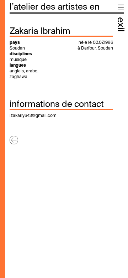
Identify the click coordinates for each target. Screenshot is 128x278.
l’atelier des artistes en (55, 7)
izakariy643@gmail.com (33, 116)
